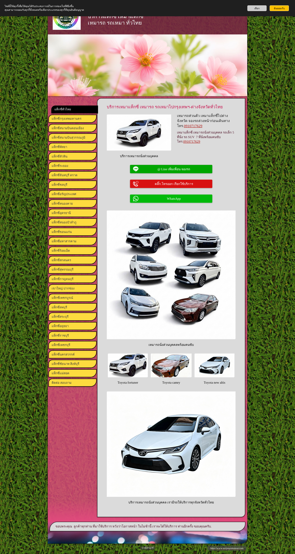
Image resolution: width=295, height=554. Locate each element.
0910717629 (193, 126)
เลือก (257, 8)
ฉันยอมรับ (279, 8)
